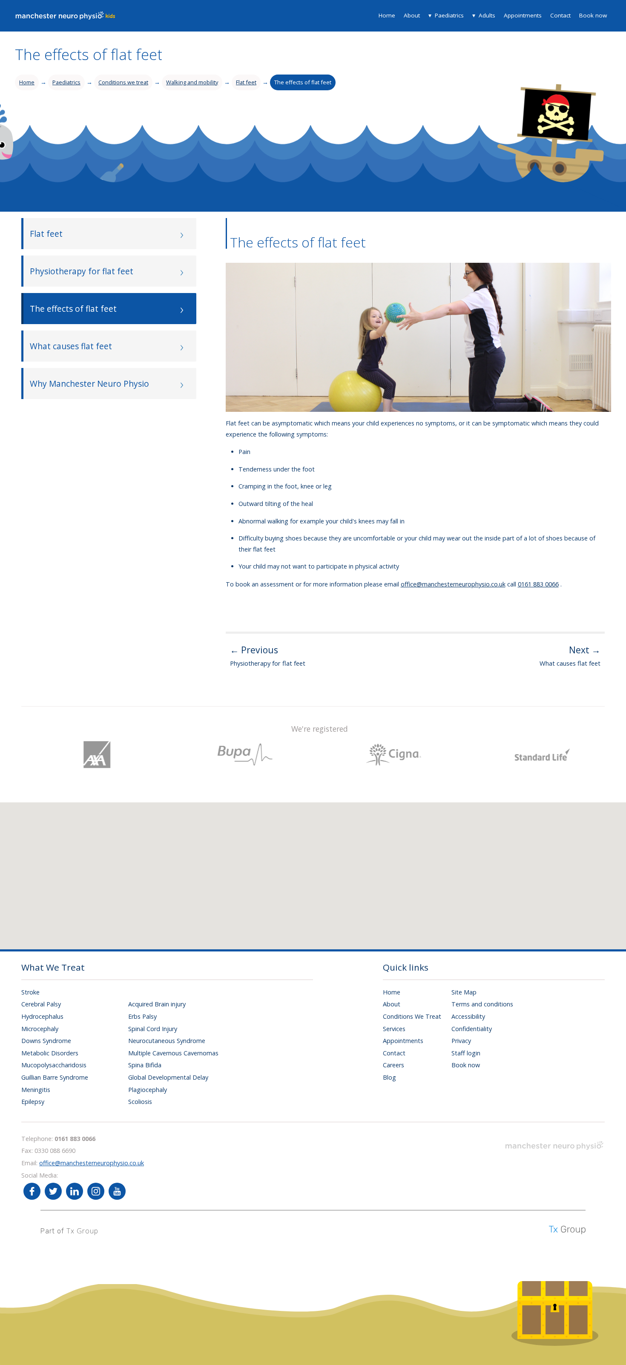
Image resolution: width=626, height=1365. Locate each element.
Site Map (464, 992)
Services (394, 1029)
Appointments (523, 15)
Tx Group (82, 1231)
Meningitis (35, 1090)
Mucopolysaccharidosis (53, 1065)
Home (387, 15)
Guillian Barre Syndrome (54, 1077)
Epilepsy (32, 1102)
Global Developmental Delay (168, 1077)
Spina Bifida (144, 1065)
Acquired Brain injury (157, 1004)
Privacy (461, 1041)
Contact (560, 15)
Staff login (465, 1053)
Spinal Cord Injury (152, 1029)
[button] (326, 868)
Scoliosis (140, 1102)
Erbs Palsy (142, 1016)
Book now (593, 15)
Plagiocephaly (147, 1090)
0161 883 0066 (538, 584)
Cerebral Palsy (41, 1004)
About (412, 15)
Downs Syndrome (46, 1041)
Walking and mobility (192, 82)
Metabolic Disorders (49, 1053)
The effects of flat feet (302, 82)
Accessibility (468, 1016)
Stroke (30, 992)
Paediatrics (449, 15)
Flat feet (246, 82)
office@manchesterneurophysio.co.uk (453, 584)
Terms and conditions (482, 1004)
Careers (393, 1065)
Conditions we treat (123, 82)
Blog (389, 1077)
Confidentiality (471, 1029)
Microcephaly (39, 1029)
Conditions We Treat (412, 1016)
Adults (487, 15)
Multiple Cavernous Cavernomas (173, 1053)
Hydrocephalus (42, 1016)
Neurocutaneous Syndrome (166, 1041)
